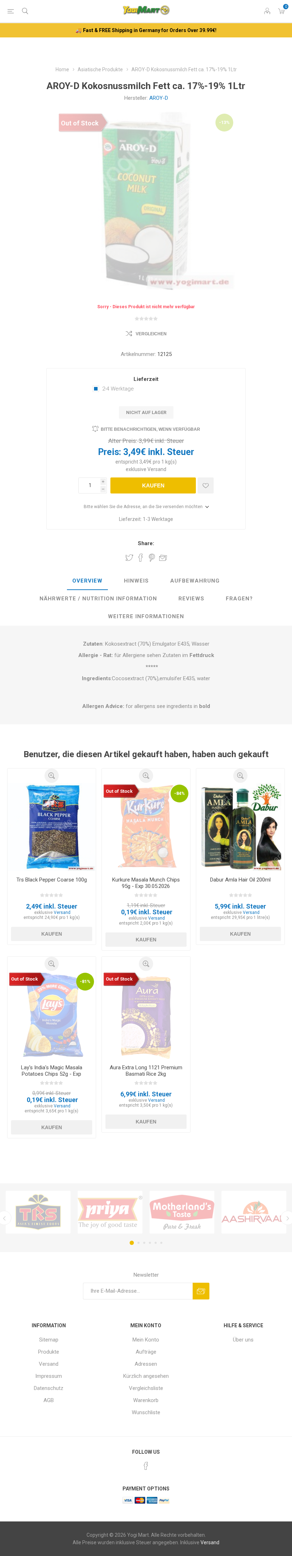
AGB (48, 1400)
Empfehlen (163, 558)
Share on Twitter (129, 558)
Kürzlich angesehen (146, 1376)
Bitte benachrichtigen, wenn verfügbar (150, 429)
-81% (85, 981)
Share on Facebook (141, 558)
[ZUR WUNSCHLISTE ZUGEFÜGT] (206, 485)
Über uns (243, 1340)
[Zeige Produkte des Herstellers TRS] (38, 1212)
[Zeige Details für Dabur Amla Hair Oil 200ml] (240, 827)
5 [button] (156, 1243)
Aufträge (146, 1352)
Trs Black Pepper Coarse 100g (51, 880)
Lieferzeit (146, 379)
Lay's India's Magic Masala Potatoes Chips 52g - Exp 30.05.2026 (51, 1074)
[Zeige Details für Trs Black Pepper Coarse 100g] (51, 827)
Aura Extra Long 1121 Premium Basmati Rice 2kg (146, 1070)
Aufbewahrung (195, 581)
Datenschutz (48, 1388)
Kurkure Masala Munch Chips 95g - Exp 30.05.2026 (146, 883)
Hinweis (136, 581)
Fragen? (239, 598)
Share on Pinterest (152, 558)
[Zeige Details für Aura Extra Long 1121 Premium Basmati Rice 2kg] (146, 1015)
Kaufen (153, 485)
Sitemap (48, 1340)
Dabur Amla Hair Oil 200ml (240, 880)
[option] (38, 1212)
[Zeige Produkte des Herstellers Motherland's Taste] (182, 1212)
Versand (156, 469)
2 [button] (138, 1243)
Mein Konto (145, 1340)
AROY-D (158, 98)
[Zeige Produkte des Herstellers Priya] (110, 1212)
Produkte (48, 1352)
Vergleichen (151, 333)
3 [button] (144, 1243)
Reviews (191, 598)
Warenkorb (145, 1400)
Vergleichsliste (146, 1388)
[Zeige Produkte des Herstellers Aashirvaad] (253, 1212)
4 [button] (150, 1243)
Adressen (146, 1364)
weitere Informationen (146, 616)
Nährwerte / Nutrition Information (98, 598)
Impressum (48, 1376)
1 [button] (132, 1243)
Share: (146, 543)
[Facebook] (146, 1466)
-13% (224, 122)
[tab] (87, 581)
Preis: (109, 452)
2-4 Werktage (118, 389)
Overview (87, 581)
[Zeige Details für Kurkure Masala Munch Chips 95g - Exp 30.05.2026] (146, 827)
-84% (179, 793)
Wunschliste (146, 1412)
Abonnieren (201, 1291)
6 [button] (161, 1243)
